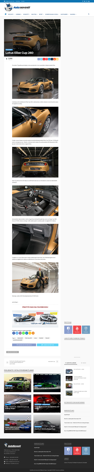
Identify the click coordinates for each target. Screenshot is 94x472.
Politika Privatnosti (77, 462)
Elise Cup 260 (28, 338)
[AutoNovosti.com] (17, 7)
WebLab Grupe (43, 470)
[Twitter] (16, 333)
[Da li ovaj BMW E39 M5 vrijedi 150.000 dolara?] (47, 403)
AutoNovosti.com (15, 463)
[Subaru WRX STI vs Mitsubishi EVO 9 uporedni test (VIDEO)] (17, 424)
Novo (84, 363)
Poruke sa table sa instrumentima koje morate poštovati (80, 378)
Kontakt (22, 1)
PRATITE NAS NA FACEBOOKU (35, 307)
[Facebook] (13, 333)
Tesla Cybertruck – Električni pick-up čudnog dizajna (17, 407)
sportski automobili (17, 340)
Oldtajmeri (64, 14)
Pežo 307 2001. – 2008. (79, 384)
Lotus (35, 338)
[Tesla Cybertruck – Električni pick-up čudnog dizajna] (17, 403)
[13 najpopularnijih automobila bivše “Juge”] (69, 393)
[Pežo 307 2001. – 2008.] (69, 385)
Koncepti (26, 14)
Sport (41, 14)
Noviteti (41, 338)
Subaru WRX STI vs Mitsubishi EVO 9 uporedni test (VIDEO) (17, 428)
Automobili (9, 49)
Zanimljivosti (46, 404)
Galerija (72, 14)
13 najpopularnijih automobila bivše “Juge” (80, 392)
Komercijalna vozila (51, 14)
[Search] (88, 14)
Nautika (33, 14)
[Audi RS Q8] (17, 383)
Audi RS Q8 (9, 388)
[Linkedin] (26, 333)
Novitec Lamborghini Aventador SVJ (46, 388)
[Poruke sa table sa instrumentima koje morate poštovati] (69, 378)
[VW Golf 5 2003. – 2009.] (69, 371)
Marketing (18, 1)
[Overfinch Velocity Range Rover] (47, 424)
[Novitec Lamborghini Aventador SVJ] (47, 383)
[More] (33, 333)
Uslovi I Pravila (68, 462)
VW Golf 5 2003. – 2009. (79, 369)
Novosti (10, 14)
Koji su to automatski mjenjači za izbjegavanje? (75, 426)
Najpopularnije (71, 363)
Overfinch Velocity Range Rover (45, 429)
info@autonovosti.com (14, 461)
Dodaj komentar (13, 352)
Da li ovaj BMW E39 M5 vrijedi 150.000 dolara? (47, 407)
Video (7, 424)
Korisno (18, 14)
